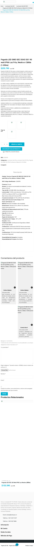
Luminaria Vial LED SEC (22, 160)
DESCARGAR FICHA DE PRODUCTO (11, 149)
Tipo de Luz (3, 131)
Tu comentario (5, 347)
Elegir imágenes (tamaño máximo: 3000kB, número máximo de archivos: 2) (17, 366)
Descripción (17, 172)
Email (2, 380)
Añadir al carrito (16, 144)
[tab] (17, 172)
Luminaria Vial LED (11, 160)
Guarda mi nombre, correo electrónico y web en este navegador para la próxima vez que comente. (16, 389)
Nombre (3, 373)
